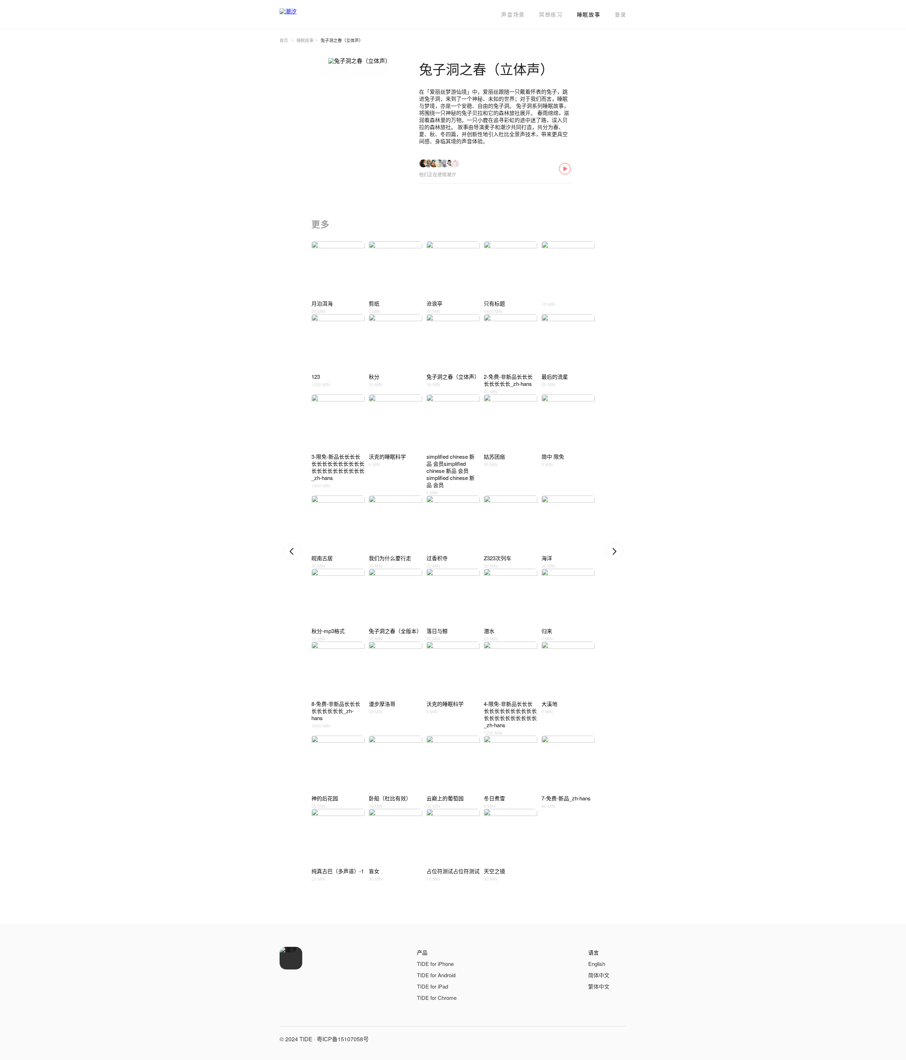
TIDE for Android (436, 975)
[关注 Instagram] (619, 1039)
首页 (284, 40)
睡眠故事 (589, 14)
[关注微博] (602, 1039)
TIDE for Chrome (437, 997)
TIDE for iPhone (435, 963)
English (596, 963)
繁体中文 (598, 986)
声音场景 (513, 14)
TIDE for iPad (432, 986)
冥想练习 (551, 14)
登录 (620, 14)
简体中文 (598, 975)
